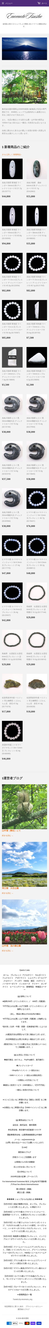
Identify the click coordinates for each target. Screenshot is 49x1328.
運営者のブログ (24, 1309)
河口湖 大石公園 (10, 888)
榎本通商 (25, 1318)
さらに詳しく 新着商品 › (12, 154)
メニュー (9, 3)
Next (45, 49)
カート (44, 3)
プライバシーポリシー (34, 1306)
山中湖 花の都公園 (11, 946)
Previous (3, 49)
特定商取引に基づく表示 (14, 1306)
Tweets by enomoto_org (22, 1299)
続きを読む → (7, 835)
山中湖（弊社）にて (11, 830)
